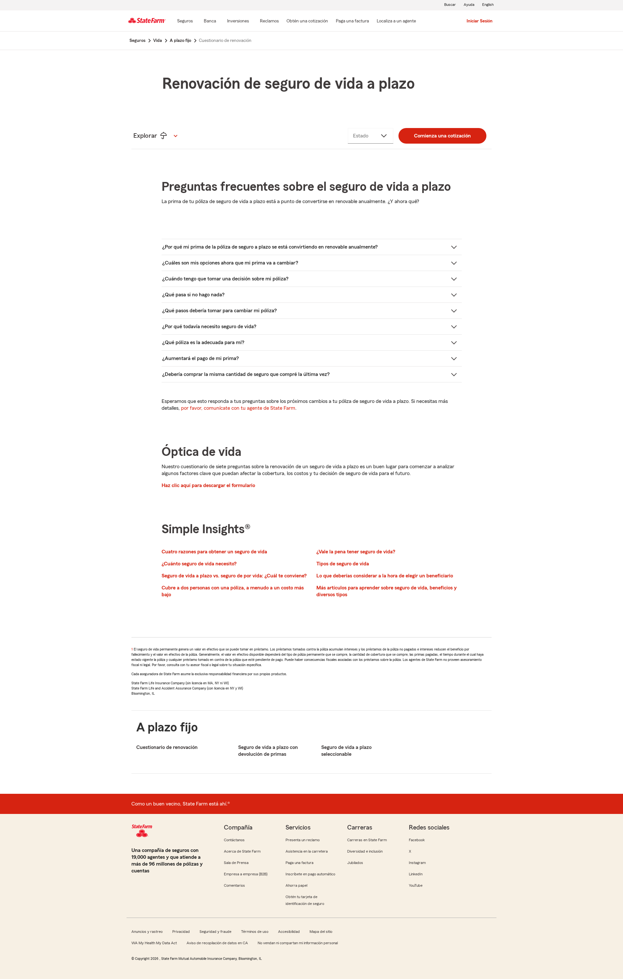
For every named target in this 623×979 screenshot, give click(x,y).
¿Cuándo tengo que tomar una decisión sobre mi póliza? (225, 278)
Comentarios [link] (234, 885)
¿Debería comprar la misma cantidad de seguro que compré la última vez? (246, 374)
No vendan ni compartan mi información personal (298, 943)
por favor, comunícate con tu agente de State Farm (238, 408)
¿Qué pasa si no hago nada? (193, 294)
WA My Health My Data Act (154, 943)
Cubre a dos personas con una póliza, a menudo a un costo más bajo (233, 591)
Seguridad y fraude (215, 932)
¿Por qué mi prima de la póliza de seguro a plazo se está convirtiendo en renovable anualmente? (270, 247)
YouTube (415, 885)
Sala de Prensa (236, 863)
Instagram (417, 863)
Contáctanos (234, 840)
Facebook (417, 840)
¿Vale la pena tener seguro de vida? (355, 551)
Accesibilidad (289, 932)
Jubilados (355, 863)
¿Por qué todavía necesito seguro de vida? (209, 326)
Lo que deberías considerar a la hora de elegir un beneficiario (384, 575)
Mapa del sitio (321, 932)
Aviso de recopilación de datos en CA (217, 943)
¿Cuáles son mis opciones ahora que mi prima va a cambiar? (230, 262)
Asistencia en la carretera (307, 851)
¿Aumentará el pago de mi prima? (200, 358)
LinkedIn (415, 874)
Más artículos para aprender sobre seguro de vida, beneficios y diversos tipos (386, 591)
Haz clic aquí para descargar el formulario (208, 485)
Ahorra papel (296, 885)
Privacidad (181, 932)
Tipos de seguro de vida (342, 563)
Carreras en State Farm (367, 840)
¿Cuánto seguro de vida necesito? (199, 563)
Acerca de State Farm (242, 851)
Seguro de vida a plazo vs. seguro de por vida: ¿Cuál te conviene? (234, 575)
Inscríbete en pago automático (310, 874)
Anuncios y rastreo (147, 932)
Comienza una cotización (442, 135)
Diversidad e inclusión (365, 851)
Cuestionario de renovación (167, 747)
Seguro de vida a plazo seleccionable (346, 751)
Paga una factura (299, 863)
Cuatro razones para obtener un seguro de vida (214, 551)
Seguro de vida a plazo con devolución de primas (268, 751)
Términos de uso (254, 932)
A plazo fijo (167, 727)
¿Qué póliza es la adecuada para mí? (203, 342)
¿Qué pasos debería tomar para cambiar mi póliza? (219, 310)
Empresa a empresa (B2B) (245, 874)
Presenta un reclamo (303, 840)
